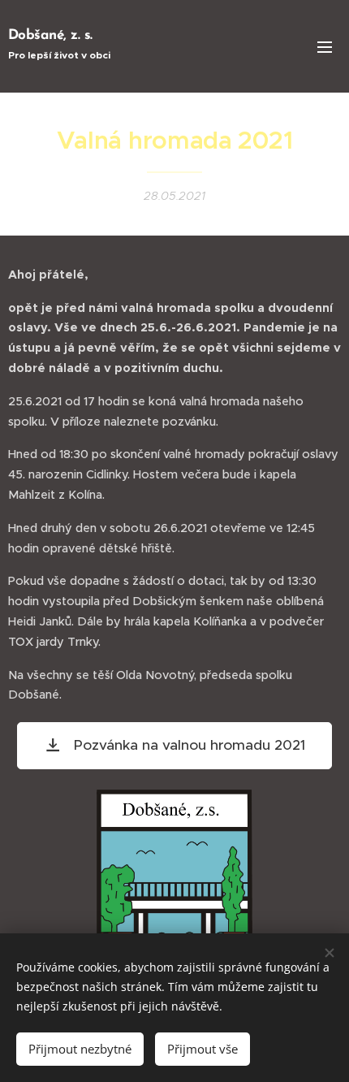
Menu (324, 46)
